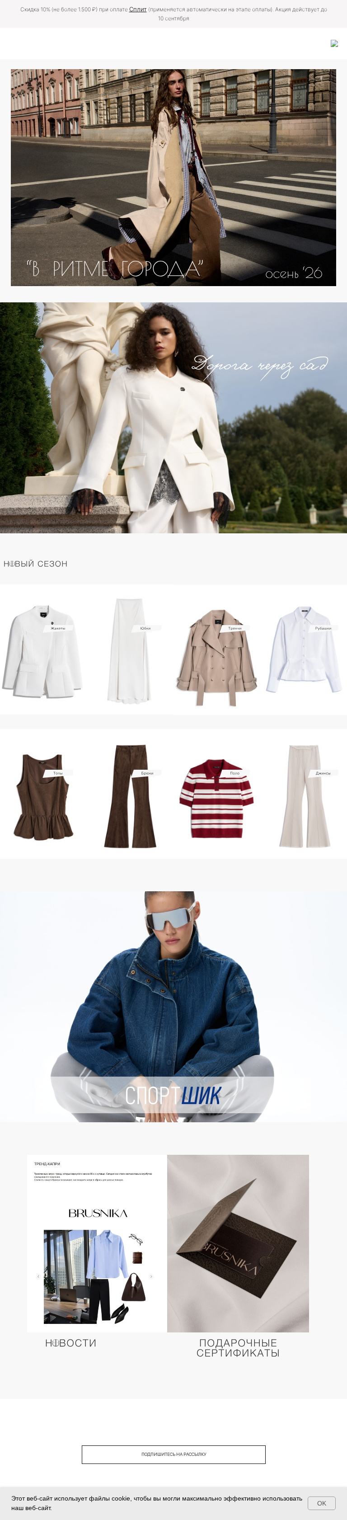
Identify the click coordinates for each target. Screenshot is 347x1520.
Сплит (138, 9)
